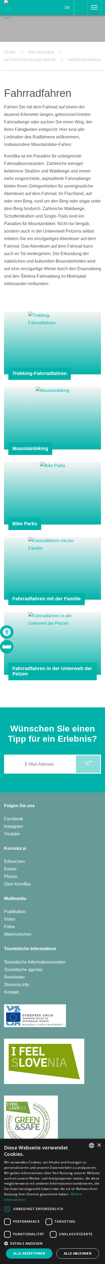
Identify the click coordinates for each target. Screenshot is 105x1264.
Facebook (13, 819)
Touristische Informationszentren (35, 962)
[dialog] (52, 1201)
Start (10, 52)
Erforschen (14, 861)
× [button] (99, 1145)
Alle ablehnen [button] (78, 1253)
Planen (11, 876)
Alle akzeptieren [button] (29, 1253)
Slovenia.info (16, 984)
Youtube (12, 834)
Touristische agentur (23, 969)
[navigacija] (94, 7)
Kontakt (11, 992)
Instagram (13, 826)
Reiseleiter (14, 977)
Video (9, 919)
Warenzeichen (18, 934)
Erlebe (10, 869)
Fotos (9, 926)
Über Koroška (17, 884)
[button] (52, 1243)
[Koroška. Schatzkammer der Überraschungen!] (21, 9)
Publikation (15, 911)
